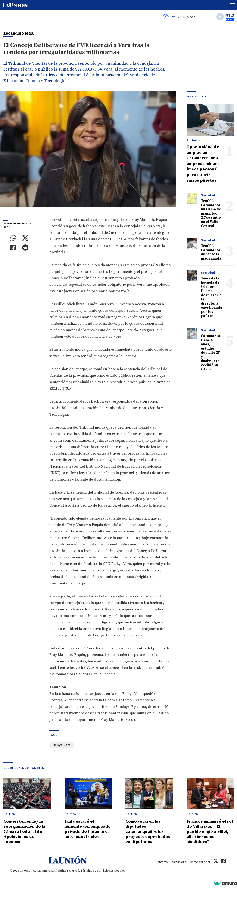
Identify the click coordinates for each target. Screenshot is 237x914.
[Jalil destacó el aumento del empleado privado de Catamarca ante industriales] (88, 793)
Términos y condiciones (97, 870)
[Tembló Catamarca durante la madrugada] (192, 243)
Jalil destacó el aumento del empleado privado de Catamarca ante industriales (88, 829)
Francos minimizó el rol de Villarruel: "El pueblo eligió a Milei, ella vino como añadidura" (210, 831)
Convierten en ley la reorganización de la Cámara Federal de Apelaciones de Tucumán (24, 831)
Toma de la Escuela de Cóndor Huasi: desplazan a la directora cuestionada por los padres (211, 297)
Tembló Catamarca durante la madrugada (211, 252)
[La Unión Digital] (15, 4)
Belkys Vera (62, 745)
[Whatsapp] (13, 238)
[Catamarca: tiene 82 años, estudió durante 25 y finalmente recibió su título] (192, 333)
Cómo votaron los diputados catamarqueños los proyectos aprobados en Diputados (147, 831)
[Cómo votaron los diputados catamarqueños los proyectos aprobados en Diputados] (149, 793)
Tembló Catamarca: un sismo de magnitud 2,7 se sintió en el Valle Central (211, 213)
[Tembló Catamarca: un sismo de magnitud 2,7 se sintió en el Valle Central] (192, 198)
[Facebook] (13, 248)
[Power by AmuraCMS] (225, 883)
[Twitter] (25, 238)
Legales (119, 870)
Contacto (162, 862)
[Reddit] (25, 248)
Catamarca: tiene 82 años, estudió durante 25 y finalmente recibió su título (211, 353)
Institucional (179, 862)
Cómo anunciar (200, 862)
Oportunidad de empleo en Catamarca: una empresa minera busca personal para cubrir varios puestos (203, 163)
